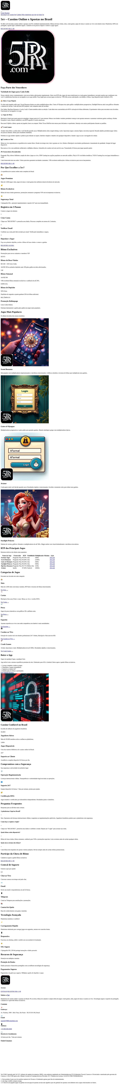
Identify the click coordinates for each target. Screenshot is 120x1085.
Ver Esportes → (5, 626)
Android (5, 672)
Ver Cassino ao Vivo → (8, 639)
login (40, 14)
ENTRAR (4, 991)
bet (15, 14)
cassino (12, 14)
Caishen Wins (20, 14)
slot (35, 14)
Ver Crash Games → (7, 651)
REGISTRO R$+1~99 (7, 29)
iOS (2, 672)
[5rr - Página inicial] (5, 9)
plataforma (28, 14)
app (33, 14)
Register (7, 13)
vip (38, 14)
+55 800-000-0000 (6, 1029)
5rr (43, 14)
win (8, 14)
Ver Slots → (4, 590)
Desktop (11, 672)
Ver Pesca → (4, 614)
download (4, 14)
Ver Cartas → (5, 602)
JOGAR (52, 557)
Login (2, 13)
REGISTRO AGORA (7, 245)
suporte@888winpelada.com (9, 1021)
